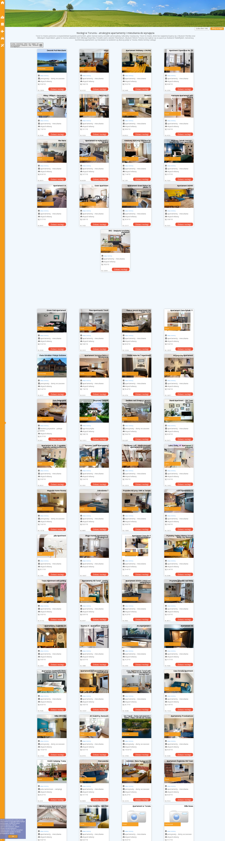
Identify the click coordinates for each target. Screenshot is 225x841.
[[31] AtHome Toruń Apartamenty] (94, 456)
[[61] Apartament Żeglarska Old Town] (179, 771)
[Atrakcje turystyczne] (3, 45)
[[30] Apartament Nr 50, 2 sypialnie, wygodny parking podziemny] (52, 456)
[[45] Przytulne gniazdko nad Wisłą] (179, 591)
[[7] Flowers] (136, 106)
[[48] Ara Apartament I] (136, 636)
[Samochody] (3, 38)
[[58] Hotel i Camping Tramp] (52, 771)
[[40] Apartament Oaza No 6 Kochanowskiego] (136, 546)
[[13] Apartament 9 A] (52, 196)
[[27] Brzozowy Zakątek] (94, 411)
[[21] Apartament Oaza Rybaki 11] (179, 320)
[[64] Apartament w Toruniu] (136, 816)
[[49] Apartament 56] (179, 636)
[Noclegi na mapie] (3, 17)
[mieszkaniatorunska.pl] (3, 2)
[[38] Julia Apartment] (52, 546)
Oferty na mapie (217, 29)
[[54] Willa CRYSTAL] (52, 726)
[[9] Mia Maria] (52, 151)
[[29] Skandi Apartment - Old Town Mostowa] (179, 411)
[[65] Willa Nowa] (179, 816)
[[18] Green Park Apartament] (52, 320)
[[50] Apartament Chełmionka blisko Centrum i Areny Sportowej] (52, 681)
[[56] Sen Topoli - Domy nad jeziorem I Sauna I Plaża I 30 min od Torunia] (136, 726)
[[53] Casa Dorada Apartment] (179, 681)
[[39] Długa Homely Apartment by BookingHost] (94, 546)
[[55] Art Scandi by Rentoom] (94, 726)
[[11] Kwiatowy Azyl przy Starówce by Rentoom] (136, 151)
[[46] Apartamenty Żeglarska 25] (52, 636)
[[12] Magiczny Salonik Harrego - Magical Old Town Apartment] (179, 151)
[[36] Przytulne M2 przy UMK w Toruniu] (136, 501)
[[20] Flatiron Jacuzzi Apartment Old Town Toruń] (136, 320)
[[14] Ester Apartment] (94, 196)
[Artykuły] (3, 24)
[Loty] (3, 31)
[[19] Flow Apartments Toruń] (94, 320)
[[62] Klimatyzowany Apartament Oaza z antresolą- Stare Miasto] (52, 816)
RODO (12, 833)
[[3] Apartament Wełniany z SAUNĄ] (136, 61)
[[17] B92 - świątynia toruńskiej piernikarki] (115, 241)
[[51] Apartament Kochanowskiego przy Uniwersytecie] (94, 681)
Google (13, 822)
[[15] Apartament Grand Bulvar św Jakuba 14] (136, 196)
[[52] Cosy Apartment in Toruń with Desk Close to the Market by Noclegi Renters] (136, 681)
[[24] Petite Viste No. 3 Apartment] (136, 366)
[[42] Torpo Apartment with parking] (52, 591)
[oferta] (39, 78)
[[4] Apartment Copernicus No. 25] (179, 61)
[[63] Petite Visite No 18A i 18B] (94, 816)
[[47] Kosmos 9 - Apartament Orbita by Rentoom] (94, 636)
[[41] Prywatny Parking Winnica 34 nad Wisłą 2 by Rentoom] (179, 546)
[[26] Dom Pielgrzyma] (52, 411)
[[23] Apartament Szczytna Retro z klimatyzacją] (94, 366)
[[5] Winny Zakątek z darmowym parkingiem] (52, 106)
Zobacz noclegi (57, 89)
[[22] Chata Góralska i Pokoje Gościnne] (52, 366)
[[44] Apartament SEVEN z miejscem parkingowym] (136, 591)
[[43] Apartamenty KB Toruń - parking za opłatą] (94, 591)
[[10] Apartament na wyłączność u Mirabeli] (94, 151)
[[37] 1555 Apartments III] (179, 501)
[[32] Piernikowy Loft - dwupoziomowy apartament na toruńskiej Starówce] (136, 456)
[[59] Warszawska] (94, 771)
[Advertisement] (115, 291)
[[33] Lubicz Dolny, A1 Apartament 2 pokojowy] (179, 456)
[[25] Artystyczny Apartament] (179, 366)
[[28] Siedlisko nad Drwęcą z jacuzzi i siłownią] (136, 411)
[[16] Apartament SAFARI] (179, 196)
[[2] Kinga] (94, 61)
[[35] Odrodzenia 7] (94, 501)
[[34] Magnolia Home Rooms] (52, 501)
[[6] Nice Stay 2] (94, 106)
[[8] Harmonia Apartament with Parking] (179, 106)
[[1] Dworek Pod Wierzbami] (52, 61)
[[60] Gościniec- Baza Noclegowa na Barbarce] (136, 771)
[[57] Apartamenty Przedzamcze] (179, 726)
